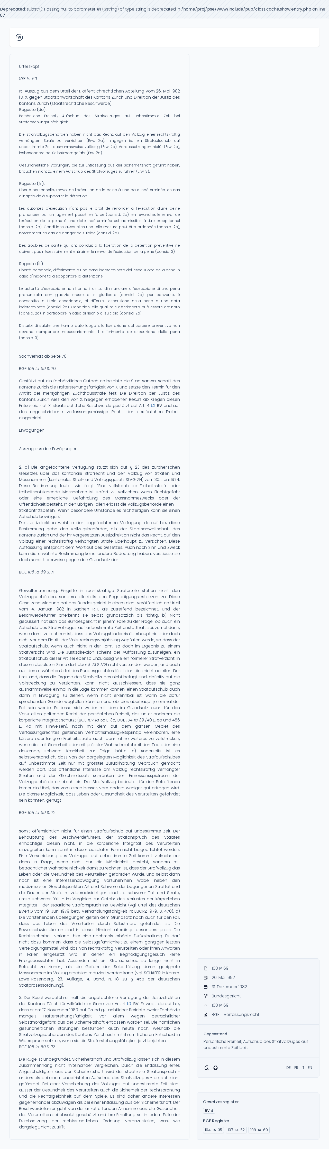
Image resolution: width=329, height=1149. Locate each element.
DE (288, 1067)
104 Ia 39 (135, 720)
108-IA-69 (259, 1130)
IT (303, 1067)
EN (310, 1067)
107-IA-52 (236, 1130)
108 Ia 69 (28, 79)
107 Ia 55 (96, 720)
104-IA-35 (213, 1130)
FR (296, 1067)
